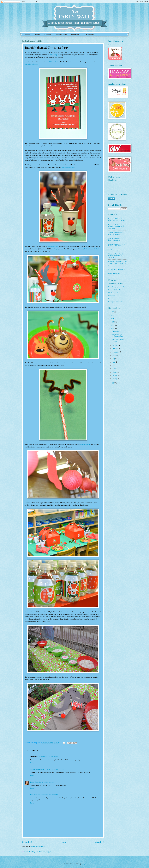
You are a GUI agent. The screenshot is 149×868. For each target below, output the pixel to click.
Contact (48, 34)
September (116, 352)
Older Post (99, 841)
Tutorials (90, 34)
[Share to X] (72, 743)
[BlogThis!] (70, 743)
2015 (112, 318)
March (115, 372)
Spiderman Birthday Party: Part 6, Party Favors (116, 233)
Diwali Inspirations (114, 273)
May (114, 365)
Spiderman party (52, 246)
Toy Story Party (113, 250)
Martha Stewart (113, 293)
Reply (32, 763)
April (114, 369)
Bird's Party (53, 55)
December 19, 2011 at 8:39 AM (54, 769)
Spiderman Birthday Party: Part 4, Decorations (116, 239)
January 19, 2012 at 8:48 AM (49, 795)
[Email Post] (63, 743)
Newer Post (27, 841)
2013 (112, 322)
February (115, 375)
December (116, 331)
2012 (112, 325)
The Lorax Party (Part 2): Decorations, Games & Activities (116, 256)
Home (27, 34)
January (115, 379)
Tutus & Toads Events (37, 769)
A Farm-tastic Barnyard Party (117, 269)
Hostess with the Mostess (115, 290)
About (37, 34)
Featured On (61, 34)
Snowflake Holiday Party (118, 340)
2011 (112, 329)
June (114, 362)
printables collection (53, 62)
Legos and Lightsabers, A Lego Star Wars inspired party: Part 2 (117, 263)
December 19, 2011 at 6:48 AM (48, 757)
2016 (112, 315)
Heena (32, 782)
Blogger (83, 864)
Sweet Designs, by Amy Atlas (117, 287)
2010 (112, 383)
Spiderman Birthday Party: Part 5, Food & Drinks (116, 245)
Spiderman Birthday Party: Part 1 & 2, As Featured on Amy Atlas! (116, 226)
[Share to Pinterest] (76, 743)
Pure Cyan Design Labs (115, 302)
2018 (112, 312)
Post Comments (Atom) (37, 846)
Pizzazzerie (111, 299)
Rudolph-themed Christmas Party (117, 335)
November (116, 345)
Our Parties (76, 34)
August (115, 355)
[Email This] (68, 743)
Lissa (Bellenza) (35, 795)
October (115, 348)
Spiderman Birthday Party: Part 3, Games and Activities (116, 220)
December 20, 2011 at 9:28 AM (44, 782)
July (114, 359)
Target (56, 249)
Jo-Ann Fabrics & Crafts (92, 249)
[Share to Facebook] (74, 743)
